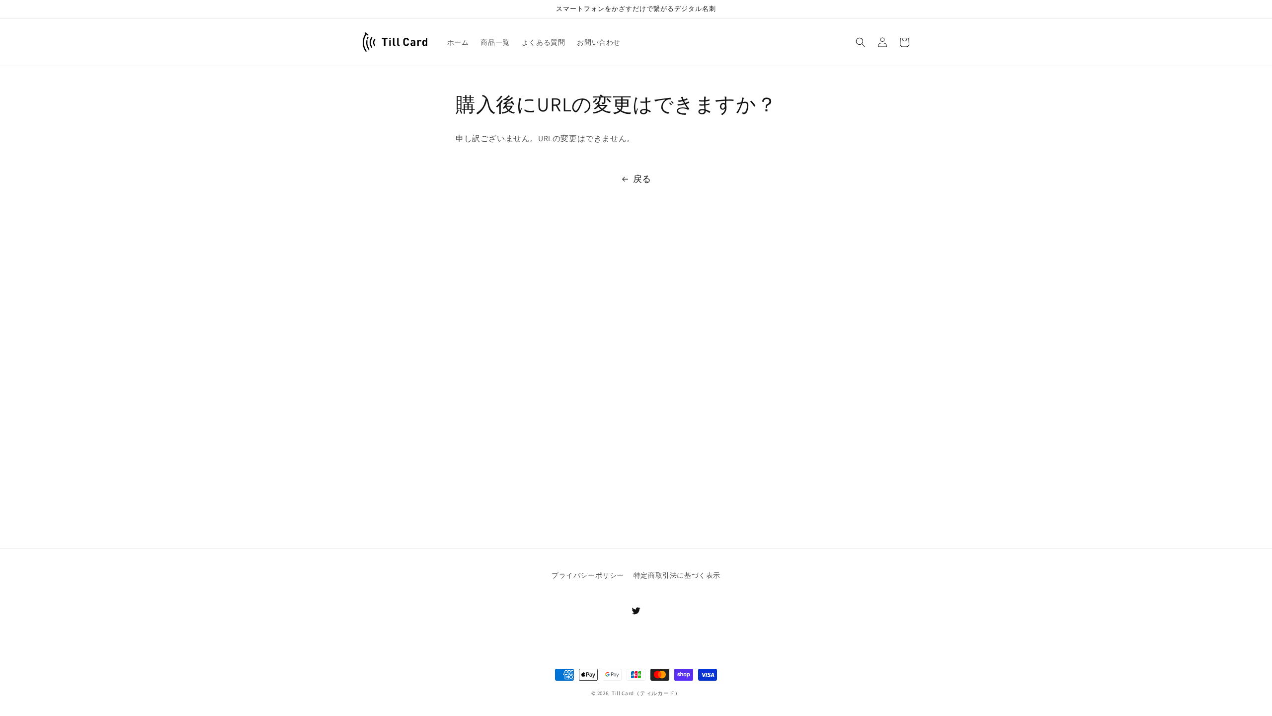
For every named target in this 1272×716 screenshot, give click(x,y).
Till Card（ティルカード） (646, 693)
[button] (861, 42)
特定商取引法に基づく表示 (677, 575)
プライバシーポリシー (588, 575)
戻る (642, 178)
